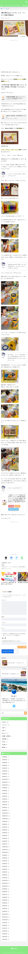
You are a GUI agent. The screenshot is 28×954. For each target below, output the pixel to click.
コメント (4, 600)
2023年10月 (5, 852)
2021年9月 (5, 922)
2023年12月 (5, 846)
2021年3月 (5, 939)
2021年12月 (5, 914)
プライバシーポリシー (16, 5)
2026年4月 (5, 768)
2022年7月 (5, 894)
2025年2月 (5, 807)
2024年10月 (5, 818)
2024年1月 (5, 844)
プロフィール (7, 5)
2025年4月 (5, 801)
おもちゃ (16, 566)
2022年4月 (5, 902)
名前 (3, 616)
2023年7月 (5, 860)
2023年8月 (5, 858)
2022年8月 (5, 891)
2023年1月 (5, 877)
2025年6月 (5, 796)
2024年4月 (5, 835)
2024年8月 (5, 824)
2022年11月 (5, 883)
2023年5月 (5, 866)
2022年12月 (5, 880)
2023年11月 (5, 849)
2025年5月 (5, 799)
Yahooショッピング (14, 509)
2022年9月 (5, 888)
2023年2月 (5, 874)
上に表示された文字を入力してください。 (11, 641)
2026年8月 (5, 756)
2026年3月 (5, 771)
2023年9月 (5, 855)
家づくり (5, 733)
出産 (4, 727)
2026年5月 (5, 765)
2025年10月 (5, 785)
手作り (4, 741)
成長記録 (5, 739)
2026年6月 (5, 762)
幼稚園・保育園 (6, 736)
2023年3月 (5, 872)
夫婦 (4, 730)
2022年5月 (5, 900)
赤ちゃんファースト (6, 568)
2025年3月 (5, 804)
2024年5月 (5, 832)
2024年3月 (5, 838)
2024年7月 (5, 827)
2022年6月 (5, 897)
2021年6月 (5, 931)
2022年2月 (5, 908)
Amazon (18, 506)
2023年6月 (5, 863)
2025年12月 (5, 779)
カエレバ (13, 503)
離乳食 (4, 747)
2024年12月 (5, 813)
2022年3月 (5, 905)
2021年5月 (5, 933)
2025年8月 (5, 790)
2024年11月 (5, 815)
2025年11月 (5, 782)
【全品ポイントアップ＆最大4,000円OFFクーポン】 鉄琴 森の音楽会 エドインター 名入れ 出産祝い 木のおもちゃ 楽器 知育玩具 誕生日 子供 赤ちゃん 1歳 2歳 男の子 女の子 (17, 498)
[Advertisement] (14, 56)
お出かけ (5, 722)
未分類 (8, 562)
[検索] (25, 713)
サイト (3, 628)
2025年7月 (5, 793)
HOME (2, 5)
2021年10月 (5, 919)
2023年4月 (5, 869)
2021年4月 (5, 936)
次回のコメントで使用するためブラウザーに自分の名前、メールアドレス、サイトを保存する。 (14, 634)
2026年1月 (5, 776)
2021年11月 (5, 917)
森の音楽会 (22, 566)
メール (4, 622)
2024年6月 (5, 830)
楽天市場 (11, 506)
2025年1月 (5, 810)
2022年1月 (5, 911)
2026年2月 (5, 773)
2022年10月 (5, 886)
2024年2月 (5, 841)
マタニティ (5, 724)
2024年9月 (5, 821)
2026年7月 (5, 759)
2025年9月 (5, 787)
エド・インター (9, 566)
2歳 (3, 566)
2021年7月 (5, 928)
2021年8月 (5, 925)
